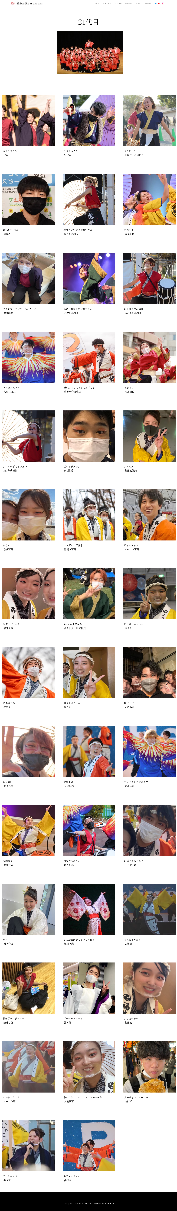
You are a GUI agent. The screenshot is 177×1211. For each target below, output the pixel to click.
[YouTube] (159, 3)
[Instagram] (163, 3)
